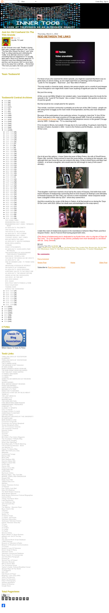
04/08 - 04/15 (10, 206)
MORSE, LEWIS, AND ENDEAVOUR (14, 476)
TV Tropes (5, 528)
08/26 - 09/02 (10, 167)
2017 (6, 119)
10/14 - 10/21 (10, 153)
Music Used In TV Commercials (12, 555)
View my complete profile (10, 68)
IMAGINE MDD (7, 399)
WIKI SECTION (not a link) (10, 451)
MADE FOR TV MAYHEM (10, 391)
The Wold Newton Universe (11, 492)
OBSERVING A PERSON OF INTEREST (18, 265)
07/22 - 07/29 (10, 177)
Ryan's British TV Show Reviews (12, 534)
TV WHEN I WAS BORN (10, 374)
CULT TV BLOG (7, 410)
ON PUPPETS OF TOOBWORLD (15, 267)
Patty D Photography (9, 581)
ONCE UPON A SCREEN (10, 387)
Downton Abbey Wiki (8, 461)
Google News (6, 586)
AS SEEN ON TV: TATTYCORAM (15, 233)
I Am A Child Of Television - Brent (13, 445)
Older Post (103, 263)
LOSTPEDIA (6, 471)
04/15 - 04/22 (10, 204)
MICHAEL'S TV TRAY (9, 389)
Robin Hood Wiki (7, 480)
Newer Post (42, 263)
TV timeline (89, 249)
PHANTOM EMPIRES (9, 386)
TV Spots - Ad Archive (9, 517)
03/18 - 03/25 (10, 212)
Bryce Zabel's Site (8, 509)
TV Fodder (5, 512)
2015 (6, 124)
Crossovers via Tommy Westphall (13, 423)
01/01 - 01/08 (10, 304)
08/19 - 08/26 (10, 169)
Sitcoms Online (7, 533)
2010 (6, 309)
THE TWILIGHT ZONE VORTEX (12, 372)
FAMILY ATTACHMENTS (13, 247)
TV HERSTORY (7, 375)
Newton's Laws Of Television (11, 548)
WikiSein (4, 483)
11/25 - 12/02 (10, 142)
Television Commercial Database (13, 553)
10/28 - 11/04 (10, 149)
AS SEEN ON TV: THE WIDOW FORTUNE (18, 273)
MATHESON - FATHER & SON (14, 256)
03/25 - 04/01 (10, 210)
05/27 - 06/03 (10, 193)
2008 (6, 313)
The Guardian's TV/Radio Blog (12, 439)
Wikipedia (5, 452)
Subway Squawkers (8, 582)
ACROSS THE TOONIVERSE (14, 289)
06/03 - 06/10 (10, 191)
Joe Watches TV (7, 447)
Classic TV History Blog (9, 449)
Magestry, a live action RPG (11, 575)
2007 (6, 315)
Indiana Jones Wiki (8, 468)
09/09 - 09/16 (10, 163)
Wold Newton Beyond (9, 493)
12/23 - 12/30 (10, 134)
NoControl (5, 432)
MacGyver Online (7, 473)
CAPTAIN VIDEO (7, 415)
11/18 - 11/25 (10, 144)
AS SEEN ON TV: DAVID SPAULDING (17, 269)
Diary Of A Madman (8, 490)
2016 (6, 121)
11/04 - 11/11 (10, 147)
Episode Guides (7, 430)
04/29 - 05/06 (10, 200)
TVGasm (5, 510)
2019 (6, 115)
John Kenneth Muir (8, 504)
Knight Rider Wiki (7, 469)
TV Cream (5, 546)
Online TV (53, 249)
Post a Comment (43, 259)
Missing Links (93, 247)
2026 (6, 101)
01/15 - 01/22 (10, 300)
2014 (6, 126)
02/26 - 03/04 (10, 218)
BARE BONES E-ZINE (9, 420)
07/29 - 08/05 (10, 175)
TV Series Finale (7, 516)
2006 (6, 317)
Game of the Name (58, 247)
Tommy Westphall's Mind (10, 425)
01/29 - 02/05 (10, 297)
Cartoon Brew (6, 497)
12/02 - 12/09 (10, 140)
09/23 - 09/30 (10, 159)
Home (73, 263)
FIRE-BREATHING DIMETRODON (13, 403)
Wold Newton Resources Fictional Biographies (17, 495)
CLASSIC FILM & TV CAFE (11, 411)
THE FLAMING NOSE (9, 363)
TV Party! (5, 531)
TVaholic (4, 505)
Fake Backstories (7, 500)
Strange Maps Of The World (11, 569)
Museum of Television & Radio (12, 543)
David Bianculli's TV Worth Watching (14, 444)
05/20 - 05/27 (10, 195)
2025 (6, 103)
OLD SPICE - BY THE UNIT (14, 277)
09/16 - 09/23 (10, 161)
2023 (6, 107)
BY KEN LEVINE (7, 367)
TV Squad (5, 435)
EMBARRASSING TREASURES (12, 404)
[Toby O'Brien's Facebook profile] (3, 607)
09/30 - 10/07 (10, 157)
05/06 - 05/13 (10, 198)
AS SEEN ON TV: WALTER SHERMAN (17, 241)
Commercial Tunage (8, 454)
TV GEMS (5, 377)
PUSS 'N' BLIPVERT (11, 285)
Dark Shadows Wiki (8, 459)
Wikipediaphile (98, 249)
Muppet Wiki (6, 478)
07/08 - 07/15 (10, 181)
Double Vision (46, 247)
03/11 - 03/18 (10, 214)
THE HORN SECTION (9, 401)
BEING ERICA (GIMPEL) (13, 243)
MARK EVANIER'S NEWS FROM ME (14, 368)
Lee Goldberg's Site (8, 502)
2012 (6, 130)
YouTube (5, 433)
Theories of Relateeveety (77, 249)
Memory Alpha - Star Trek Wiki (12, 475)
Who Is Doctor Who (8, 563)
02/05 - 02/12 (10, 295)
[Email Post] (59, 246)
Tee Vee (4, 538)
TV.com (4, 524)
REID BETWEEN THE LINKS (54, 36)
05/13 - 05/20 (10, 197)
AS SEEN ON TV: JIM (12, 260)
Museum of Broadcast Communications (15, 545)
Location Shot (83, 247)
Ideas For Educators (8, 579)
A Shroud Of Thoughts (9, 440)
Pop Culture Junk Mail (9, 488)
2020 (6, 113)
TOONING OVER (10, 287)
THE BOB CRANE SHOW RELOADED (14, 370)
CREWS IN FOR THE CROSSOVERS (17, 275)
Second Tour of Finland (9, 560)
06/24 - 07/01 (10, 185)
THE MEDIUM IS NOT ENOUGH (13, 365)
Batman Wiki (6, 456)
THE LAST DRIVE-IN (9, 396)
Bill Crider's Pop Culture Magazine (13, 437)
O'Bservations (45, 249)
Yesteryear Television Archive (11, 521)
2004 (6, 321)
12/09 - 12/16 (10, 138)
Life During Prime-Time (71, 247)
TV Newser (5, 486)
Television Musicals (8, 562)
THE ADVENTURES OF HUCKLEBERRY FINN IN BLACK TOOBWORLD (18, 253)
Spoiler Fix (5, 514)
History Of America (8, 584)
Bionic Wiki (5, 457)
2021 (6, 111)
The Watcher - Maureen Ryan (12, 507)
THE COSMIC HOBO (11, 220)
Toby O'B (16, 38)
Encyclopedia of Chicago (47, 119)
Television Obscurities (9, 519)
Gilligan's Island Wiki (8, 463)
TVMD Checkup (7, 541)
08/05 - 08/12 (10, 173)
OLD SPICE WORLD (11, 279)
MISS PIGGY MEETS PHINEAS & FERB (18, 283)
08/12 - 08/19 (10, 171)
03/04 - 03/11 (10, 216)
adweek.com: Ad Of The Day (11, 536)
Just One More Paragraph (10, 557)
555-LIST (5, 572)
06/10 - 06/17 (10, 189)
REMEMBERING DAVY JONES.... (16, 235)
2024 (6, 105)
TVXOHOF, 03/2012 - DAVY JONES (16, 237)
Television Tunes (7, 551)
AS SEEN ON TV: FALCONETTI (15, 227)
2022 (6, 109)
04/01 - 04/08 (10, 208)
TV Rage (5, 526)
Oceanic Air (5, 558)
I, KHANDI (8, 245)
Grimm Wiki (5, 464)
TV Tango (5, 529)
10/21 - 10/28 (10, 151)
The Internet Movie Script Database (14, 540)
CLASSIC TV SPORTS (9, 408)
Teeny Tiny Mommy (8, 577)
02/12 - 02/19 (10, 293)
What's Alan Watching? (9, 442)
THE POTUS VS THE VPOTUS (15, 231)
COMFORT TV (7, 406)
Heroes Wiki (6, 466)
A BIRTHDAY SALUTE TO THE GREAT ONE (19, 271)
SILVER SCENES (7, 382)
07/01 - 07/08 (10, 183)
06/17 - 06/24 (10, 187)
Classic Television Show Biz (11, 522)
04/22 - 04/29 (10, 202)
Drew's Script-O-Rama (9, 550)
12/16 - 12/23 (10, 136)
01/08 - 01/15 (10, 302)
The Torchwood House (9, 565)
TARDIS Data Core (8, 481)
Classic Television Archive (10, 485)
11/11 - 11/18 (10, 145)
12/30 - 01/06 (10, 132)
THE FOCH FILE (10, 229)
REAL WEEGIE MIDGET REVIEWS (13, 384)
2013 (6, 128)
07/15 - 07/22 (10, 179)
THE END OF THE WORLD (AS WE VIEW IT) (19, 258)
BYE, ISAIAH (9, 281)
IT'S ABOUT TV (7, 398)
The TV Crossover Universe (11, 427)
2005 (6, 319)
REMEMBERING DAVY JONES (15, 222)
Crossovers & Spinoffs (9, 421)
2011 (6, 306)
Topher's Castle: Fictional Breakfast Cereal (16, 567)
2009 (6, 311)
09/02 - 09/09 (10, 165)
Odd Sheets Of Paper (9, 574)
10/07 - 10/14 (10, 155)
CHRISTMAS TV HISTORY (11, 413)
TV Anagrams (6, 570)
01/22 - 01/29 (10, 299)
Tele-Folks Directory (63, 249)
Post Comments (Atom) (56, 267)
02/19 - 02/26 (10, 291)
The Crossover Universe (10, 428)
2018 (6, 117)
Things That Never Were (10, 498)
